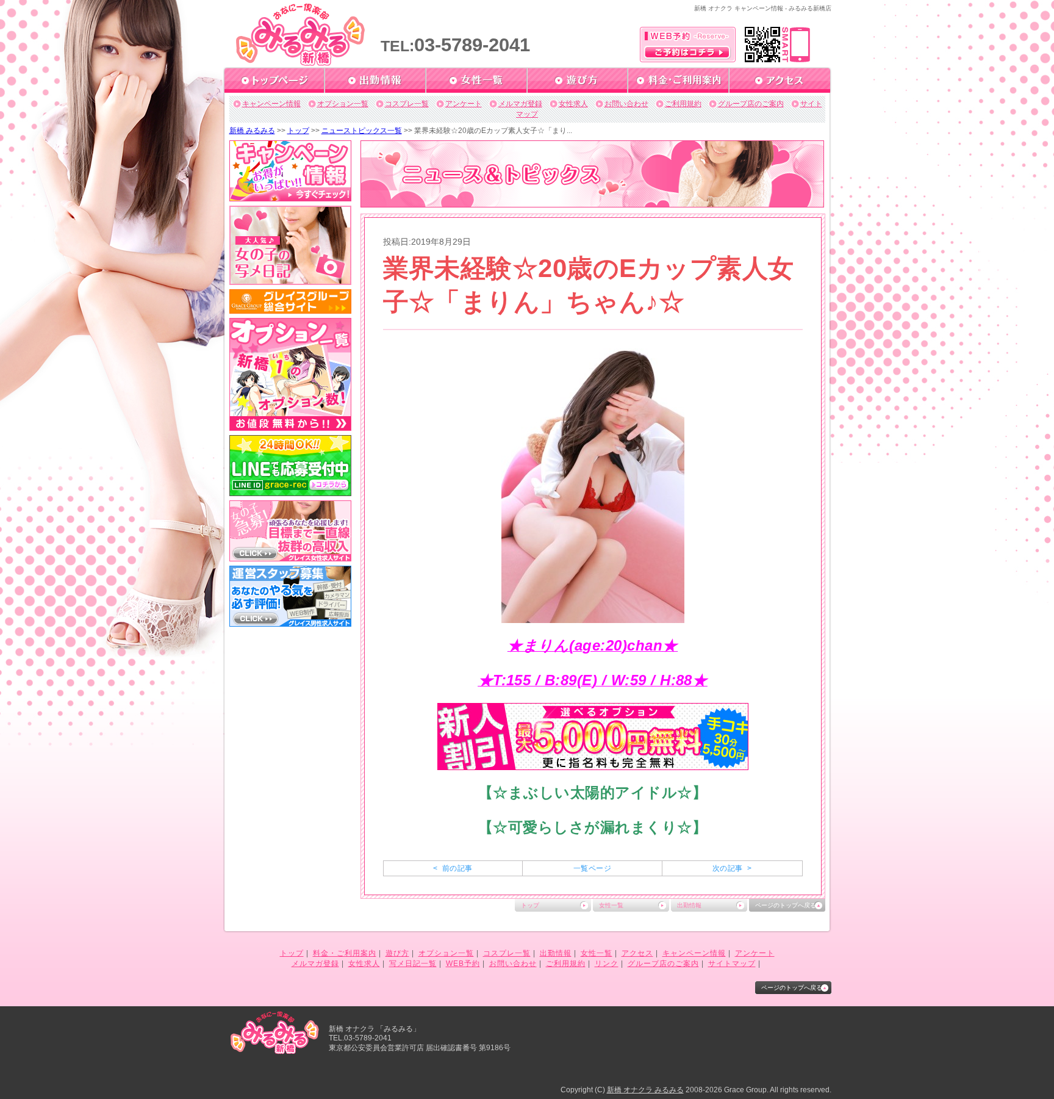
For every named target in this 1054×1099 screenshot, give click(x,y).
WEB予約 (463, 963)
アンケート (463, 103)
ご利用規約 (683, 103)
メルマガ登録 (520, 103)
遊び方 (397, 953)
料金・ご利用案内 (344, 953)
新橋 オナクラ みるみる (645, 1090)
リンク (606, 963)
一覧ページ (592, 868)
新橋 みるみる (252, 130)
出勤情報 (689, 905)
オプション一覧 (342, 103)
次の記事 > (731, 868)
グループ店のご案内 (751, 103)
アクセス (637, 953)
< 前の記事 (452, 868)
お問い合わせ (626, 103)
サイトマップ (732, 963)
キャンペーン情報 (271, 103)
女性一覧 (611, 905)
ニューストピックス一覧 (361, 130)
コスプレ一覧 (407, 103)
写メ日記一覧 (413, 963)
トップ (298, 130)
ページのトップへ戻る (785, 905)
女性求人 (573, 103)
